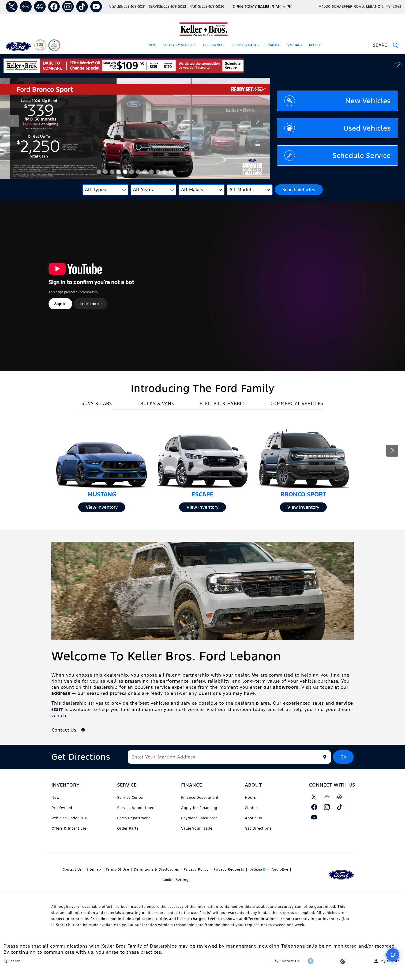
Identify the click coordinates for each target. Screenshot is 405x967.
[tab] (97, 404)
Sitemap (93, 869)
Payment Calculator (199, 818)
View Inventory (102, 507)
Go (343, 757)
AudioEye (280, 869)
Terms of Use (117, 869)
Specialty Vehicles (179, 45)
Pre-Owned (213, 45)
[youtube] (96, 6)
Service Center (130, 797)
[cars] (26, 6)
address (60, 693)
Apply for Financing (199, 808)
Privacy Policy (196, 869)
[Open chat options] (392, 954)
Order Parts (128, 828)
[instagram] (68, 6)
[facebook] (54, 6)
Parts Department (133, 818)
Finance (273, 45)
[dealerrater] (40, 6)
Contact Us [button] (65, 730)
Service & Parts (245, 45)
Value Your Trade (196, 828)
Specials (294, 45)
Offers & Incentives (69, 828)
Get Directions (258, 828)
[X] (12, 6)
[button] (99, 171)
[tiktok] (82, 6)
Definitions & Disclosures (156, 869)
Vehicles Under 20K (69, 818)
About (314, 45)
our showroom (281, 687)
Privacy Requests (229, 869)
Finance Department (200, 797)
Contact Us (72, 869)
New (152, 45)
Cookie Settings (177, 880)
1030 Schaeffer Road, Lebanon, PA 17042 (361, 6)
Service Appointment (136, 808)
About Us (253, 818)
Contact (252, 808)
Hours (250, 797)
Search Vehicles (298, 189)
